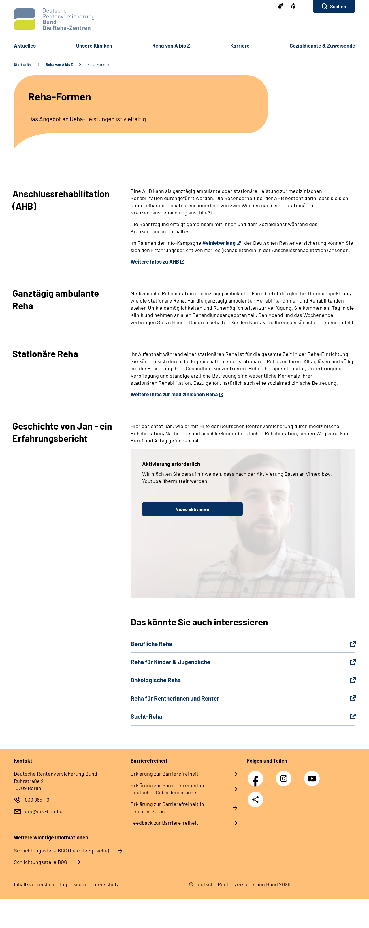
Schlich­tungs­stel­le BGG (40, 862)
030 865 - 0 (37, 799)
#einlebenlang (219, 243)
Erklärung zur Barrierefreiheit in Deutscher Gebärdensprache (167, 789)
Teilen (255, 800)
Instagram (285, 775)
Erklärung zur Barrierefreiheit (165, 773)
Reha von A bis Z (59, 64)
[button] (334, 6)
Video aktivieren (192, 509)
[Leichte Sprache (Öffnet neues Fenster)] (293, 6)
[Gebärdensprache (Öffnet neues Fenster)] (280, 6)
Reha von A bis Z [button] (171, 45)
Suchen (338, 6)
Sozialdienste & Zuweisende (322, 45)
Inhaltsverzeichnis (35, 884)
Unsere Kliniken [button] (94, 45)
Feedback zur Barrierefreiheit (164, 822)
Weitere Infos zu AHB (155, 261)
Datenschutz (104, 884)
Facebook (257, 775)
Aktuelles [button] (25, 45)
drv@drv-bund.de (45, 811)
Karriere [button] (240, 45)
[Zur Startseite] (184, 19)
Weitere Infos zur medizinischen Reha (174, 394)
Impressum (73, 884)
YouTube (312, 775)
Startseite (22, 64)
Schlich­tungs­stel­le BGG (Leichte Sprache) (61, 850)
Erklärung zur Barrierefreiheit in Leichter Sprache (167, 807)
